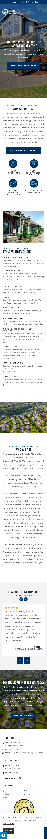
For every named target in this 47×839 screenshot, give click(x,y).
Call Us (27, 2)
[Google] (21, 599)
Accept (8, 831)
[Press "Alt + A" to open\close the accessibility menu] (3, 835)
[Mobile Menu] (43, 12)
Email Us (38, 2)
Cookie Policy (8, 824)
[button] (23, 66)
